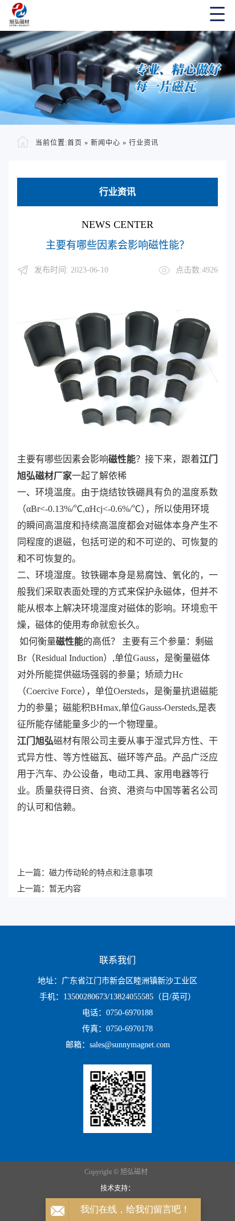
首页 (74, 143)
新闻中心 (105, 143)
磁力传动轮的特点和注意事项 (101, 872)
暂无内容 (65, 888)
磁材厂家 (53, 476)
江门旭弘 (35, 741)
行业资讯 (144, 143)
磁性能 (122, 459)
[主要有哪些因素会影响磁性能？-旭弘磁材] (117, 14)
